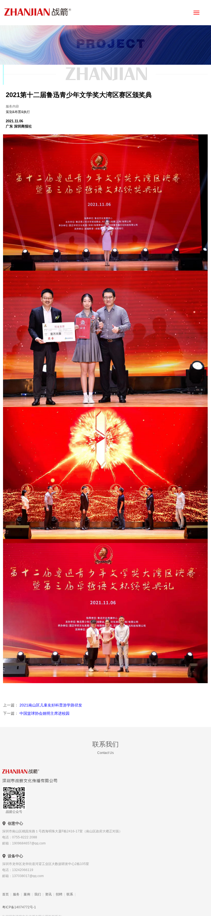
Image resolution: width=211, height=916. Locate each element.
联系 (69, 894)
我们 (37, 894)
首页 (5, 894)
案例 (27, 894)
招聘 (59, 894)
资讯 (48, 894)
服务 (16, 894)
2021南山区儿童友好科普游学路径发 (50, 705)
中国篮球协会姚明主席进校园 (44, 713)
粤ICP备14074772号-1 (19, 907)
